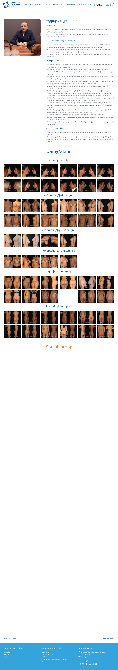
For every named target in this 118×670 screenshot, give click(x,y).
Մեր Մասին (28, 5)
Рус (113, 6)
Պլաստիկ (38, 5)
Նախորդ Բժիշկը (9, 638)
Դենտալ (47, 5)
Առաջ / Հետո (70, 5)
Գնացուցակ (82, 5)
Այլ (62, 5)
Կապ (89, 5)
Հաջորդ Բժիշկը (109, 638)
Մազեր (55, 5)
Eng (113, 3)
